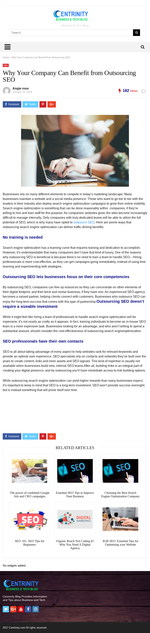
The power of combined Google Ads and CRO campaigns (29, 494)
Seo (6, 65)
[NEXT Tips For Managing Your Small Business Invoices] (146, 623)
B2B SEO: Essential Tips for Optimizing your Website (120, 542)
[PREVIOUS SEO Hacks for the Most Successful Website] (4, 623)
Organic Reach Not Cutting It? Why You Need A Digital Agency (75, 544)
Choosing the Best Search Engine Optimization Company (120, 494)
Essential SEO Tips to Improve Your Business (75, 494)
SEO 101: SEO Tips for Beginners (29, 542)
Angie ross (20, 88)
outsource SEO (84, 222)
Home (6, 57)
